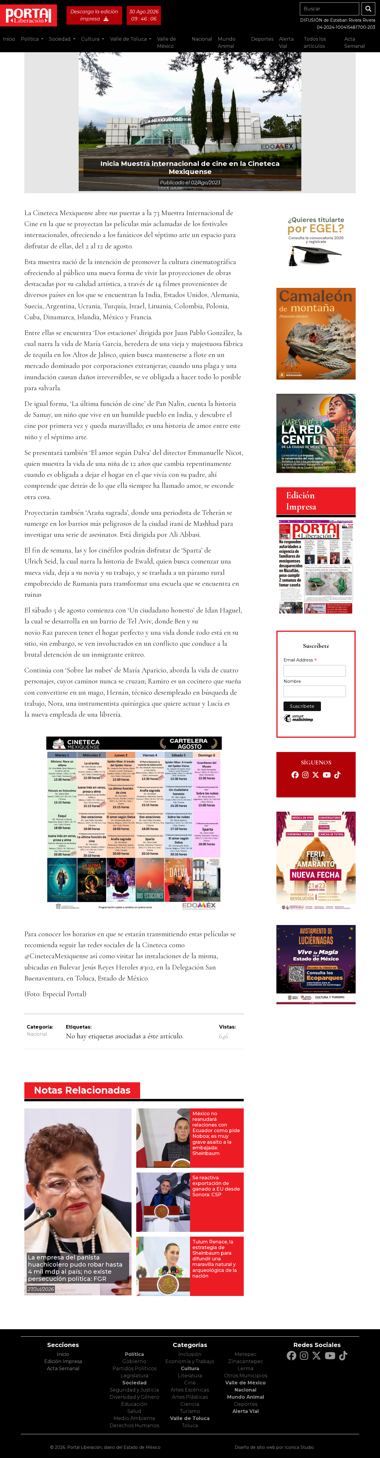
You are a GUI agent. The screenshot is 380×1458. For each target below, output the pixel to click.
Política (134, 1354)
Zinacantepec (245, 1361)
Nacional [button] (202, 39)
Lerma (246, 1368)
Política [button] (30, 39)
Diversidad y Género (134, 1397)
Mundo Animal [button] (226, 42)
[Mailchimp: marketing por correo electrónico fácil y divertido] (298, 721)
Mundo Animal (245, 1397)
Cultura (190, 1368)
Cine (190, 1383)
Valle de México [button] (166, 42)
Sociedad (134, 1383)
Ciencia (189, 1404)
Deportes (245, 1404)
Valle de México (245, 1383)
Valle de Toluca (190, 1418)
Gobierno (134, 1361)
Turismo (190, 1411)
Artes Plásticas (190, 1397)
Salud (134, 1411)
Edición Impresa (63, 1361)
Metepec (245, 1354)
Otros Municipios (245, 1375)
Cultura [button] (91, 39)
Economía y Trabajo (189, 1361)
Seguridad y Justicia (134, 1390)
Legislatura (134, 1375)
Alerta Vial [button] (286, 42)
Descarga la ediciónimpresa (94, 15)
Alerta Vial (245, 1411)
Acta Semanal (354, 42)
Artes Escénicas (190, 1390)
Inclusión (190, 1354)
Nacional (37, 1034)
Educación (134, 1404)
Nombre (292, 681)
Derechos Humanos (134, 1425)
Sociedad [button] (60, 39)
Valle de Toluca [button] (129, 39)
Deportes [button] (262, 39)
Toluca (190, 1425)
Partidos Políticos (134, 1368)
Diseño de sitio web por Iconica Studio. (275, 1447)
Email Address (300, 660)
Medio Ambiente (134, 1418)
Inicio (9, 39)
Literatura (190, 1375)
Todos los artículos (315, 42)
